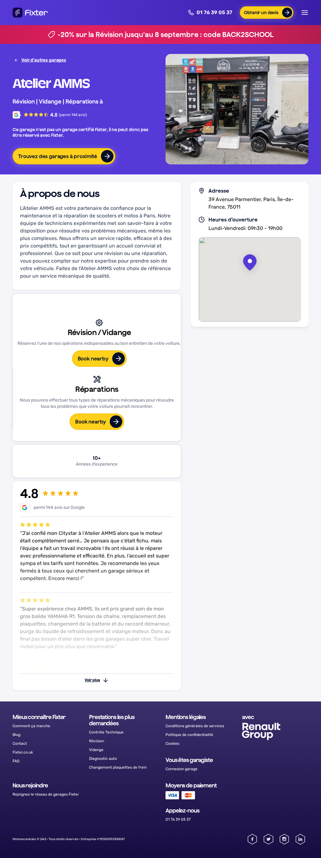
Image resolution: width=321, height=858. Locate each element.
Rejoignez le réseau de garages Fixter (46, 794)
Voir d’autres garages (43, 60)
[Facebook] (252, 839)
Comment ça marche (31, 726)
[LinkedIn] (300, 839)
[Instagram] (284, 839)
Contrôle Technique (106, 732)
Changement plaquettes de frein (118, 767)
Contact (20, 743)
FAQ (16, 761)
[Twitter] (268, 839)
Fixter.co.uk (23, 752)
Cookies (172, 743)
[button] (266, 12)
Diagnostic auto (103, 758)
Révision (96, 741)
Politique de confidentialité (189, 735)
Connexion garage (181, 769)
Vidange (96, 750)
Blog (16, 735)
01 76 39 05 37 (214, 12)
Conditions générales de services (195, 726)
